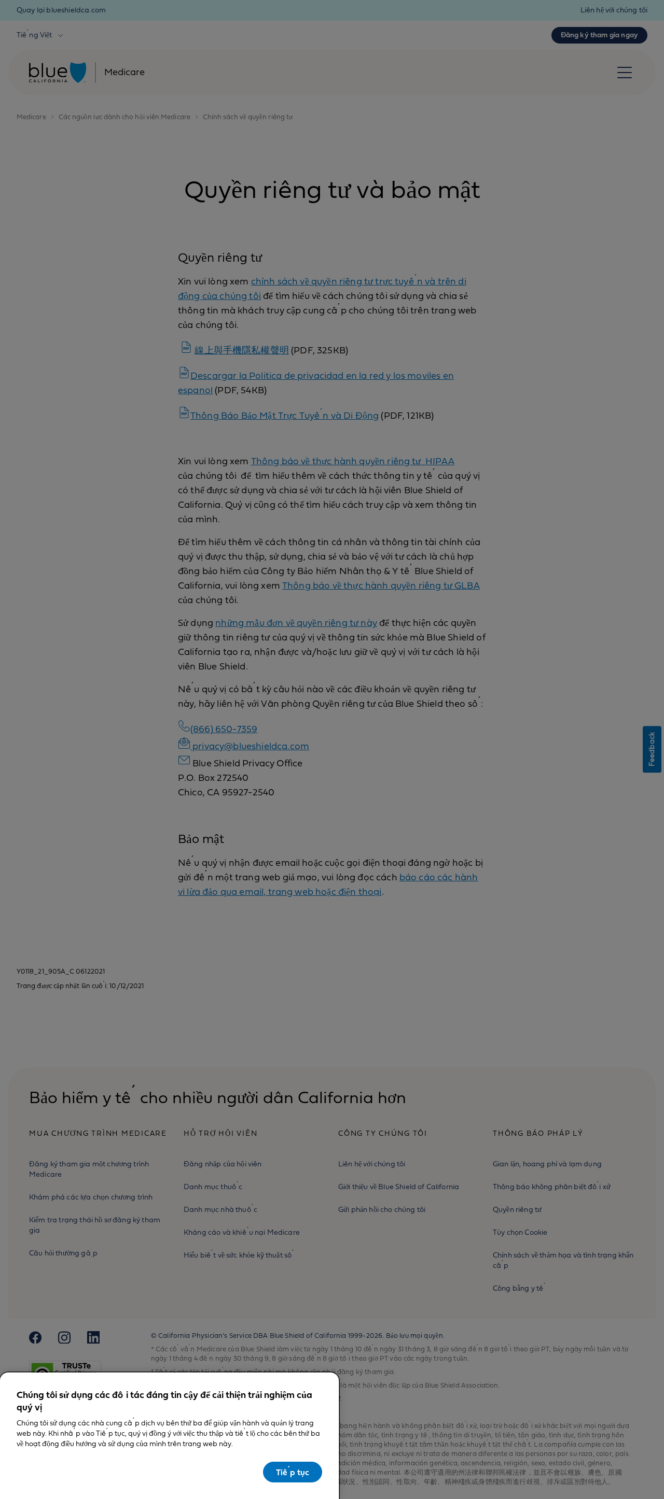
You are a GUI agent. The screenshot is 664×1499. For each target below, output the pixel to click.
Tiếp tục (292, 1472)
